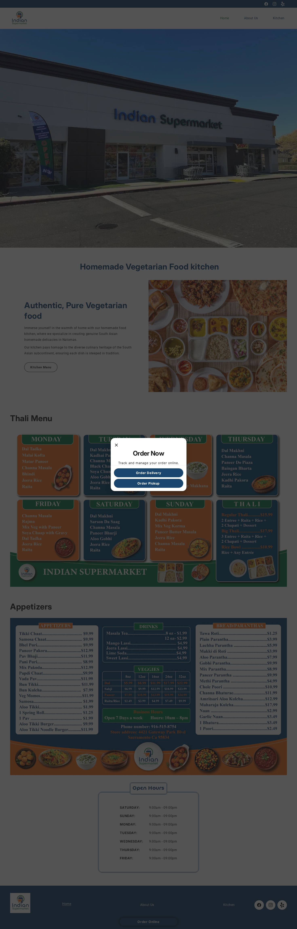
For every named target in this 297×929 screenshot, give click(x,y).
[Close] (116, 445)
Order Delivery (148, 473)
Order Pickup (148, 483)
